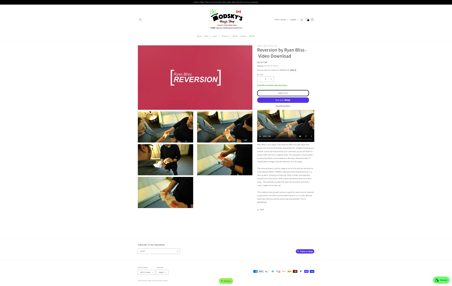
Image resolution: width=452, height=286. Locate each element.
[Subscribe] (177, 251)
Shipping (260, 66)
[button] (140, 19)
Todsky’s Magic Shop (149, 280)
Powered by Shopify (162, 280)
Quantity (260, 75)
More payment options (283, 106)
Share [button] (262, 209)
